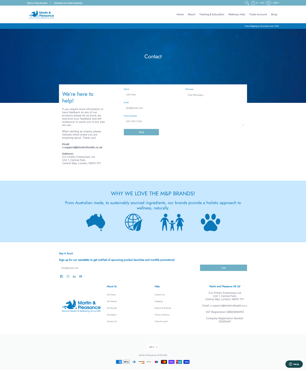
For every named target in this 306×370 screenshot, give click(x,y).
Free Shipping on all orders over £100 (262, 26)
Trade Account (161, 321)
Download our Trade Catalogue (68, 3)
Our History (112, 301)
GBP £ (276, 3)
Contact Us (112, 321)
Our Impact (112, 314)
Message (189, 89)
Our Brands (112, 308)
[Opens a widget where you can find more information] (294, 364)
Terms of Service (162, 314)
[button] (257, 3)
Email (126, 102)
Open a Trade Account (37, 3)
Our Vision (111, 294)
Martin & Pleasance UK (149, 355)
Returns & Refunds (163, 308)
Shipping (158, 301)
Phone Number (130, 116)
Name (126, 89)
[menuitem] (247, 3)
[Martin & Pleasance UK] (41, 14)
